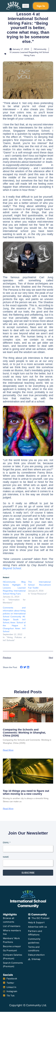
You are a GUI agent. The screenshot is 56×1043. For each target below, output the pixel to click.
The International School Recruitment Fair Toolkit (39, 585)
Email (6, 842)
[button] (21, 667)
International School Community (28, 903)
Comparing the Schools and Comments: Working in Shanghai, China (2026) (24, 732)
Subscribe (28, 872)
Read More (8, 750)
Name (6, 857)
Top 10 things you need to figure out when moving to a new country (26, 792)
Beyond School (12, 568)
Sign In (41, 5)
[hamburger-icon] (25, 6)
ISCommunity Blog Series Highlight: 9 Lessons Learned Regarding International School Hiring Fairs (14, 588)
